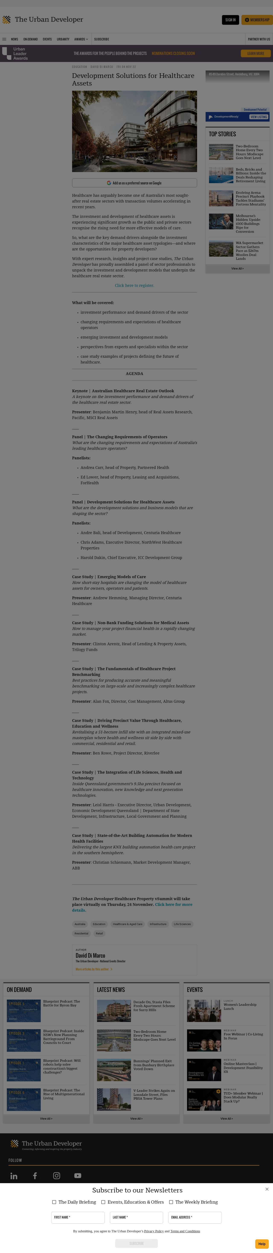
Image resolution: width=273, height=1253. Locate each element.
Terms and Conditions (185, 1231)
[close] (267, 1189)
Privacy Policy (154, 1231)
